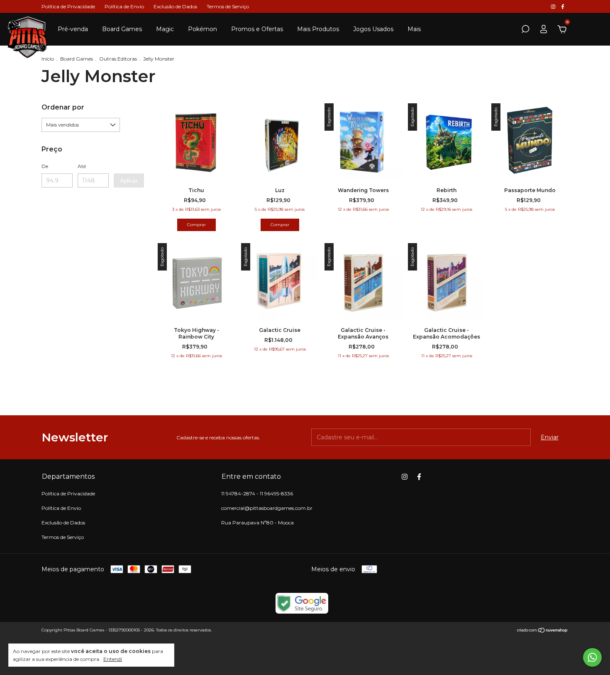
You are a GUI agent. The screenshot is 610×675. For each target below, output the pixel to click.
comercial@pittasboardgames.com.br (266, 508)
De (44, 166)
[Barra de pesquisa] (525, 30)
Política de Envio (124, 6)
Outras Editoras (118, 59)
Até (82, 166)
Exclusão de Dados (175, 6)
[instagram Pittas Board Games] (554, 6)
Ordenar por (62, 107)
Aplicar (129, 180)
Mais (414, 29)
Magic (165, 29)
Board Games (122, 29)
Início (47, 59)
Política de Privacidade (68, 6)
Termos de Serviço (228, 6)
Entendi (112, 659)
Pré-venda (73, 29)
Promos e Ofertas (257, 29)
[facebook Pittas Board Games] (562, 6)
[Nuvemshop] (543, 631)
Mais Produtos (318, 29)
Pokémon (202, 29)
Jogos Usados (373, 29)
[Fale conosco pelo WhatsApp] (592, 657)
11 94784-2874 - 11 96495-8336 (257, 493)
